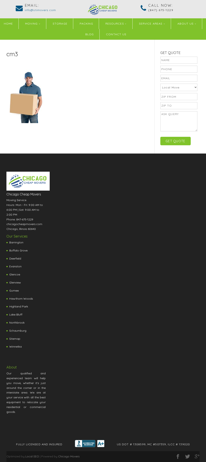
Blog (89, 34)
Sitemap (14, 339)
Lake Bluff (15, 314)
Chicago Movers (69, 456)
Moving (31, 23)
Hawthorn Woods (21, 298)
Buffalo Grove (18, 250)
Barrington (16, 242)
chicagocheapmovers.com (24, 224)
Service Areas (151, 23)
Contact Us (116, 34)
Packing (86, 23)
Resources (114, 23)
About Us (185, 23)
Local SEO (32, 456)
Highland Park (18, 306)
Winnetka (15, 346)
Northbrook (17, 322)
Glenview (15, 282)
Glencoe (14, 274)
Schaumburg (17, 330)
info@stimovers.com (40, 10)
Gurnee (14, 290)
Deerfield (15, 258)
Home (8, 23)
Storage (60, 23)
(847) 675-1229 (160, 10)
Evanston (15, 266)
